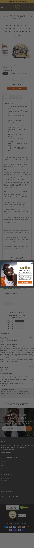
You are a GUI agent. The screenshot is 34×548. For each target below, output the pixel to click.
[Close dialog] (32, 263)
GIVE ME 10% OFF (25, 282)
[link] (25, 267)
